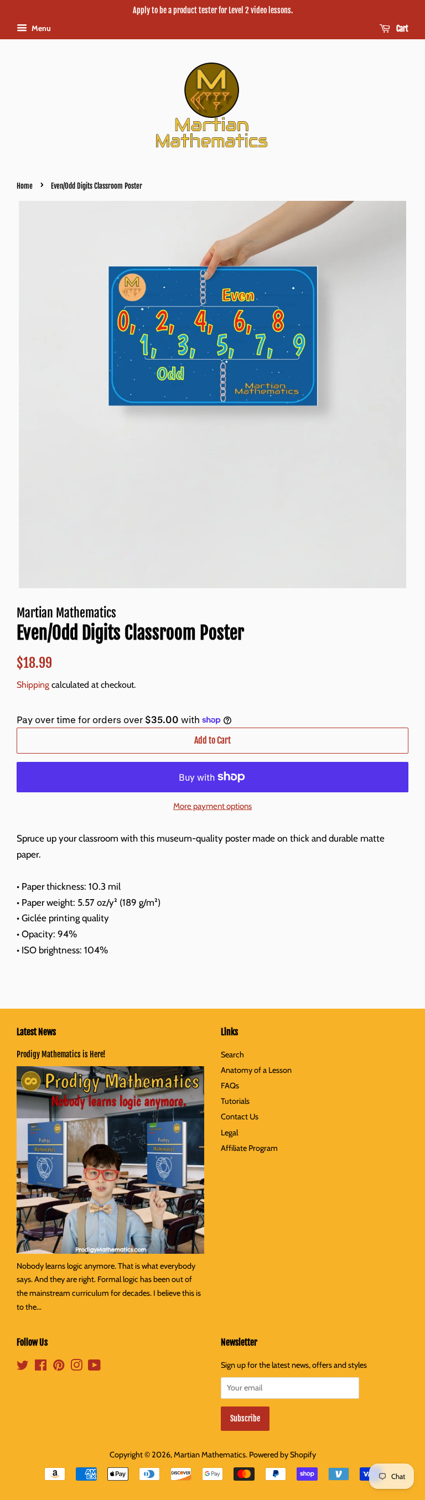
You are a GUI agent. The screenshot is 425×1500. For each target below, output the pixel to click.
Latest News (36, 1031)
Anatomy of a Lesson (256, 1070)
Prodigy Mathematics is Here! (61, 1054)
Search (232, 1055)
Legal (229, 1133)
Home (25, 185)
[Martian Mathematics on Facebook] (40, 1367)
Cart (401, 28)
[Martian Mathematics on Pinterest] (59, 1367)
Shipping (33, 684)
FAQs (230, 1086)
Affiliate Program (249, 1148)
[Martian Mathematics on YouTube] (94, 1367)
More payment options (212, 806)
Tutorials (235, 1101)
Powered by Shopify (282, 1455)
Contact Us (239, 1117)
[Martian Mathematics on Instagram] (76, 1367)
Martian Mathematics (210, 1455)
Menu (40, 28)
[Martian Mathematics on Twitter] (23, 1367)
